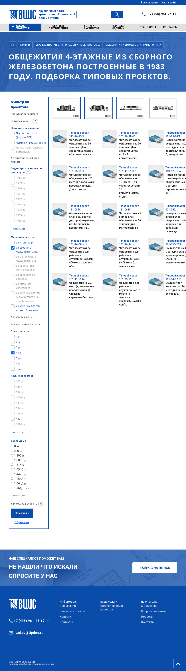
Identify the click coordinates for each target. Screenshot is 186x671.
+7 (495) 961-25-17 (162, 14)
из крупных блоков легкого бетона (28, 308)
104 (19, 408)
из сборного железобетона (27, 249)
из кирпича (24, 242)
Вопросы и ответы (72, 611)
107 (19, 419)
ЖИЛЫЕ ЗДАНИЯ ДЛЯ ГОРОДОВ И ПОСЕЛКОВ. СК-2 (68, 44)
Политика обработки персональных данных (31, 664)
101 (19, 386)
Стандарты (148, 27)
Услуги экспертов (91, 27)
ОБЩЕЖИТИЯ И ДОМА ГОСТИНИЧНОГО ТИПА (133, 44)
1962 (20, 199)
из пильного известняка (24, 286)
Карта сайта (169, 2)
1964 (20, 209)
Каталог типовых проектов (112, 607)
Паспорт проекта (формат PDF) (26, 135)
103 (19, 402)
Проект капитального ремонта (29, 149)
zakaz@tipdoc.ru (30, 633)
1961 (20, 193)
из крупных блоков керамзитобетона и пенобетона (28, 297)
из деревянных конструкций (25, 267)
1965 (20, 215)
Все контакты (149, 2)
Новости (65, 616)
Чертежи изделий (118, 27)
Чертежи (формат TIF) (31, 142)
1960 (20, 188)
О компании (68, 606)
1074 (20, 424)
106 (19, 413)
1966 (20, 220)
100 (19, 381)
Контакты (170, 27)
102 (19, 392)
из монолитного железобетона (26, 258)
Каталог (25, 44)
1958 (20, 177)
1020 (20, 397)
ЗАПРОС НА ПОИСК (155, 568)
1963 (20, 204)
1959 (20, 183)
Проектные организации (58, 27)
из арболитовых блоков (26, 276)
